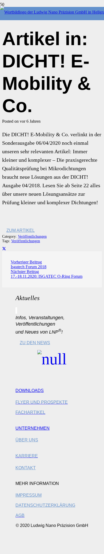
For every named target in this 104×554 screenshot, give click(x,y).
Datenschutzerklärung (45, 505)
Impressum (28, 495)
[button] (6, 548)
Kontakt (25, 468)
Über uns (26, 440)
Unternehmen (32, 428)
